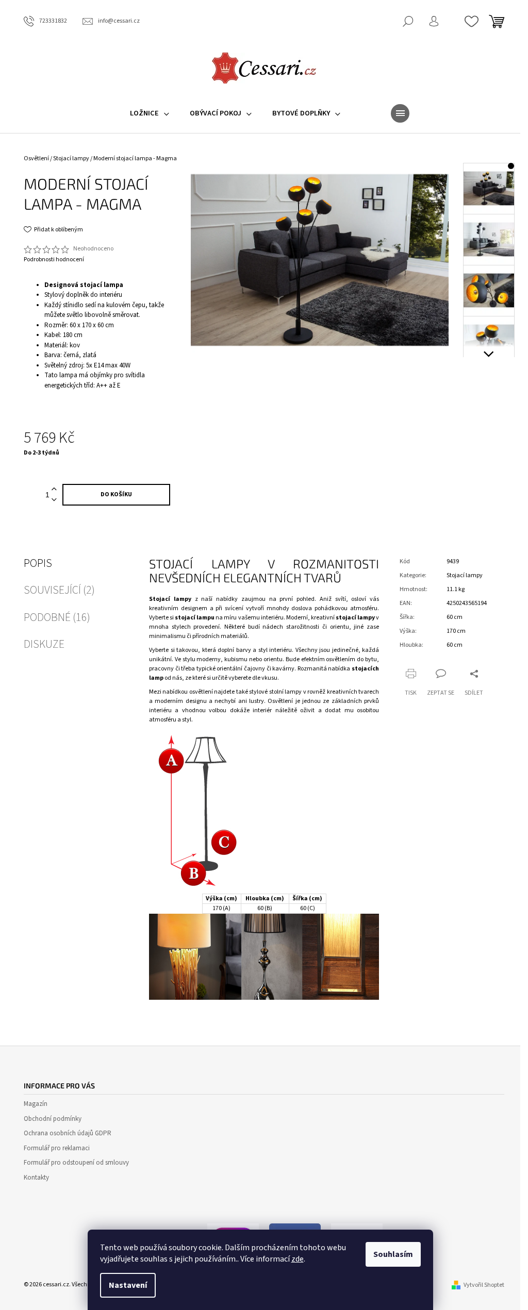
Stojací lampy (465, 575)
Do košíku (116, 494)
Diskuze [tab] (44, 644)
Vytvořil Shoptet (484, 1285)
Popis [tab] (38, 563)
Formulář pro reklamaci (57, 1148)
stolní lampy (285, 691)
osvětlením (340, 659)
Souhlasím (393, 1254)
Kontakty (36, 1177)
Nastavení (128, 1285)
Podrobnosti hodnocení (54, 260)
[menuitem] (149, 113)
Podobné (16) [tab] (57, 617)
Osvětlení (280, 701)
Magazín (35, 1104)
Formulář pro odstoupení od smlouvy (76, 1162)
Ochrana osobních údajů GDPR (67, 1133)
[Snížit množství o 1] (54, 500)
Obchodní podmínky (52, 1118)
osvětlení (201, 691)
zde (297, 1259)
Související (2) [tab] (59, 590)
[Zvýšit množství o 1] (54, 489)
